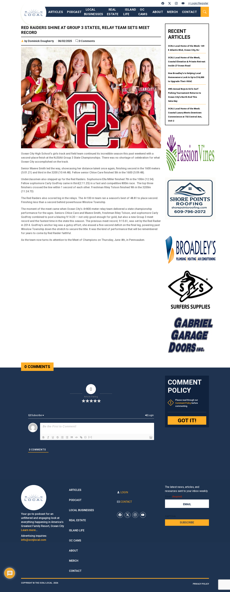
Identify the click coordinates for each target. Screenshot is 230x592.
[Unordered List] (67, 437)
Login (150, 415)
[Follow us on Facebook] (163, 3)
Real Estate (77, 520)
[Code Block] (76, 437)
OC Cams (75, 540)
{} (85, 437)
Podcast (74, 12)
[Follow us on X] (170, 3)
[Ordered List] (62, 437)
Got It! (187, 420)
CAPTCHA (170, 516)
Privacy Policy (201, 584)
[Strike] (57, 437)
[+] (90, 437)
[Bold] (43, 437)
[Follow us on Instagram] (176, 3)
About (158, 12)
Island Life (76, 530)
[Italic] (48, 437)
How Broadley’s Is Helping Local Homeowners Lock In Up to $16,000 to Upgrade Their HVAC (186, 77)
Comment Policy (183, 403)
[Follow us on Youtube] (183, 3)
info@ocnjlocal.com (33, 539)
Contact (189, 12)
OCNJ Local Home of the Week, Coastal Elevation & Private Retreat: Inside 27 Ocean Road (187, 61)
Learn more (28, 530)
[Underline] (53, 437)
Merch (172, 12)
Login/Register (199, 3)
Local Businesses (81, 510)
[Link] (81, 437)
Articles (55, 12)
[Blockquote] (71, 437)
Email (173, 496)
